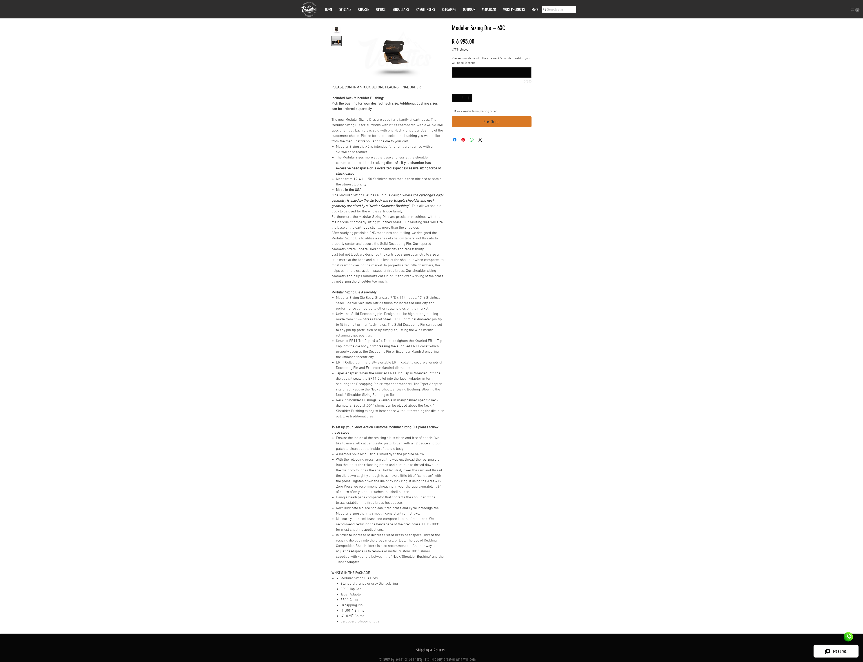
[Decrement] (455, 98)
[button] (855, 10)
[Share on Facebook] (454, 140)
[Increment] (469, 98)
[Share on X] (480, 140)
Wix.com (469, 659)
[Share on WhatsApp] (471, 140)
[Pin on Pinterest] (463, 140)
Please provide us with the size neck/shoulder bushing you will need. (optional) (490, 61)
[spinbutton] (462, 98)
